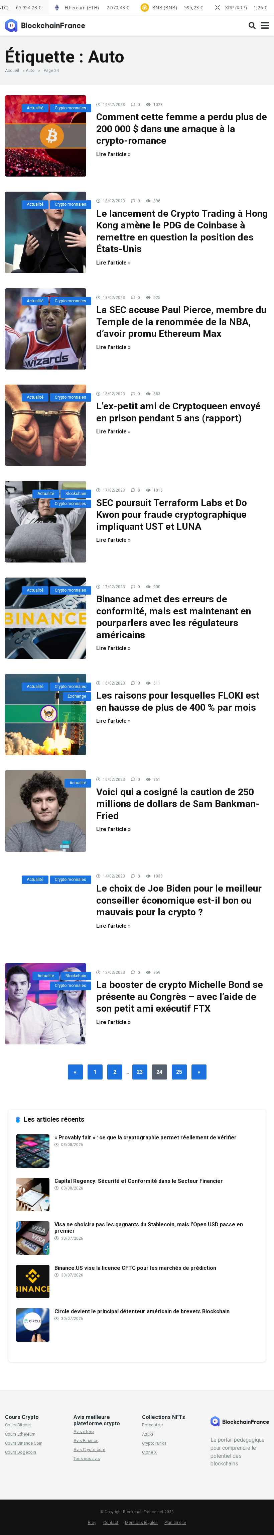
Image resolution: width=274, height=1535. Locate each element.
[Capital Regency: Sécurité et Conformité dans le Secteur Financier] (32, 1209)
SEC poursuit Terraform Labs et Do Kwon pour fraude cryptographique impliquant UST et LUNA (171, 514)
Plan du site (175, 1522)
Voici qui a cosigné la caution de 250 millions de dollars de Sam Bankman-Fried (178, 804)
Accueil (12, 70)
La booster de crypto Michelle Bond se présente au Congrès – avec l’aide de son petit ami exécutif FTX (179, 996)
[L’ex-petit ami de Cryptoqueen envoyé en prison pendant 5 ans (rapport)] (45, 425)
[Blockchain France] (48, 24)
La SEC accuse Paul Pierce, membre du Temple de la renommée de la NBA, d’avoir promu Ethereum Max (181, 321)
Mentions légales (141, 1522)
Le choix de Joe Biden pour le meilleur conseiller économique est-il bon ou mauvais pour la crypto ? (179, 900)
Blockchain (75, 493)
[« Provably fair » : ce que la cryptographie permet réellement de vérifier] (32, 1166)
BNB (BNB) (177, 7)
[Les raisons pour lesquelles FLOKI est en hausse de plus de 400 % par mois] (45, 714)
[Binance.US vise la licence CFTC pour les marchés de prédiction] (32, 1296)
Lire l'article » (113, 154)
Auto (30, 70)
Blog (92, 1522)
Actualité (35, 108)
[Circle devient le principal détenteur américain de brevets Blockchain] (32, 1340)
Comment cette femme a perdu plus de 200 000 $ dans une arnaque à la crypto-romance (181, 128)
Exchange (77, 696)
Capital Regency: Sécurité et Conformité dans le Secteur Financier (138, 1181)
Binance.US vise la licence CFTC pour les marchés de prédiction (135, 1268)
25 (179, 1072)
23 (140, 1072)
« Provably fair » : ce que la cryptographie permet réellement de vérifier (145, 1137)
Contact (110, 1522)
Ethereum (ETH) (96, 7)
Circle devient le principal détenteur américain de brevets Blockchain (142, 1311)
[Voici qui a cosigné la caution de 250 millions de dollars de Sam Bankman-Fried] (45, 810)
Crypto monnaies (70, 108)
